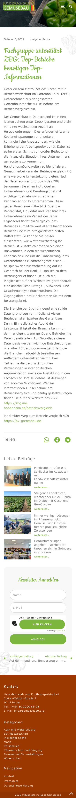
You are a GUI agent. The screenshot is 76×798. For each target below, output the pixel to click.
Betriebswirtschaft (16, 733)
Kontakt (9, 776)
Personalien (11, 745)
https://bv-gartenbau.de (22, 421)
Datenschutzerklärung (18, 785)
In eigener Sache (39, 39)
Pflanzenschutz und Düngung (23, 750)
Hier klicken (42, 624)
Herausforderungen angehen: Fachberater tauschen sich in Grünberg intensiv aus (52, 546)
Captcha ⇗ (56, 630)
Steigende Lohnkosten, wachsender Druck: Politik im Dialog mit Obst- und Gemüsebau (52, 498)
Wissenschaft (12, 758)
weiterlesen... (41, 487)
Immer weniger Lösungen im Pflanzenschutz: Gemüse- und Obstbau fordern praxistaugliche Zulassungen (52, 523)
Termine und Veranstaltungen (23, 754)
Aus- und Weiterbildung (19, 729)
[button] (62, 6)
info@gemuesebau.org (29, 710)
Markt (7, 741)
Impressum (11, 780)
